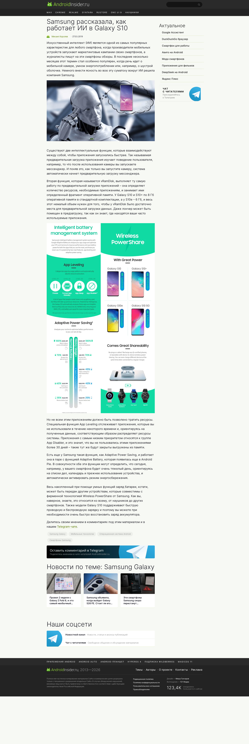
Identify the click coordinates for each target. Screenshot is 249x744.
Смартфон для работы (175, 45)
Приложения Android (61, 662)
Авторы (151, 669)
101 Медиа (184, 682)
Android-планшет (112, 662)
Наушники (132, 12)
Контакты (181, 669)
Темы (139, 669)
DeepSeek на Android (175, 72)
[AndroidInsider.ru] (68, 4)
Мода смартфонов (173, 59)
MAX (49, 12)
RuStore (102, 12)
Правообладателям (141, 689)
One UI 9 (116, 12)
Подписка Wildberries (160, 662)
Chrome (60, 12)
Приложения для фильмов (178, 65)
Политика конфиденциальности (146, 682)
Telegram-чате (67, 526)
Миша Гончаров (182, 679)
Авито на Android (172, 52)
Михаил (60, 36)
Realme (74, 12)
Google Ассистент (173, 32)
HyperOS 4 (134, 662)
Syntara (87, 12)
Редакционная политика (143, 679)
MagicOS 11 (185, 662)
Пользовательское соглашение (146, 686)
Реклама (196, 669)
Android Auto (88, 662)
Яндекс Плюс (170, 78)
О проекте (165, 669)
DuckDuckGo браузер (175, 39)
